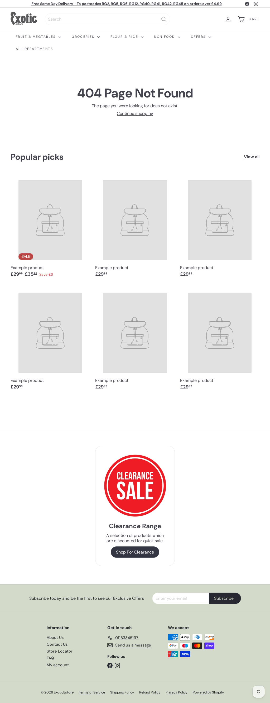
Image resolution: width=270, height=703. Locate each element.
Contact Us (57, 644)
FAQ (50, 658)
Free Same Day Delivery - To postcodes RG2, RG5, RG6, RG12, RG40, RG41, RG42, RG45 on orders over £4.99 (126, 3)
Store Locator (60, 651)
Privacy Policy (176, 692)
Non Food (165, 37)
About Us (55, 637)
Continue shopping (135, 113)
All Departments (34, 49)
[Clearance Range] (134, 485)
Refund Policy (149, 692)
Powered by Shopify (208, 692)
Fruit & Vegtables (36, 37)
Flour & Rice (124, 37)
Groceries (84, 37)
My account (58, 665)
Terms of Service (92, 692)
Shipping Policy (122, 692)
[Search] (163, 19)
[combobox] (107, 19)
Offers (199, 37)
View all (251, 156)
